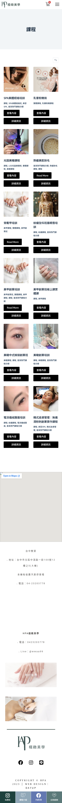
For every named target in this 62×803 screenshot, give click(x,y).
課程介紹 (23, 799)
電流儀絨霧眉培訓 (14, 417)
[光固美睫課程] (16, 141)
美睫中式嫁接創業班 (16, 355)
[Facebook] (20, 762)
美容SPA (42, 426)
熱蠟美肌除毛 (41, 160)
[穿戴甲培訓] (16, 204)
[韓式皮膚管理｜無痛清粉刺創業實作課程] (45, 398)
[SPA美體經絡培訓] (16, 79)
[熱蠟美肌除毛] (45, 141)
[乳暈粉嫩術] (45, 79)
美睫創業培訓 (41, 355)
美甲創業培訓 (12, 289)
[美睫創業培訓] (45, 336)
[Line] (41, 762)
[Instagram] (31, 762)
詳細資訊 (16, 121)
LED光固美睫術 (15, 165)
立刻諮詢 (54, 799)
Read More (42, 175)
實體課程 (37, 103)
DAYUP (31, 787)
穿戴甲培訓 (10, 223)
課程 (5, 103)
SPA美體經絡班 (15, 103)
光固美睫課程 (12, 160)
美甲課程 (7, 228)
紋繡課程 (42, 232)
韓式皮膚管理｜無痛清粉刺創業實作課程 (45, 419)
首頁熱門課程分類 (16, 106)
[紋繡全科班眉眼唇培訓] (45, 204)
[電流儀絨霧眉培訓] (16, 398)
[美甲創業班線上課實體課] (45, 270)
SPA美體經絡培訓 (14, 98)
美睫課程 (10, 168)
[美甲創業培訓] (16, 270)
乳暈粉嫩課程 (48, 103)
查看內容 (11, 113)
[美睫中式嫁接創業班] (16, 336)
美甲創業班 (8, 294)
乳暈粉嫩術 (40, 98)
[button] (57, 4)
